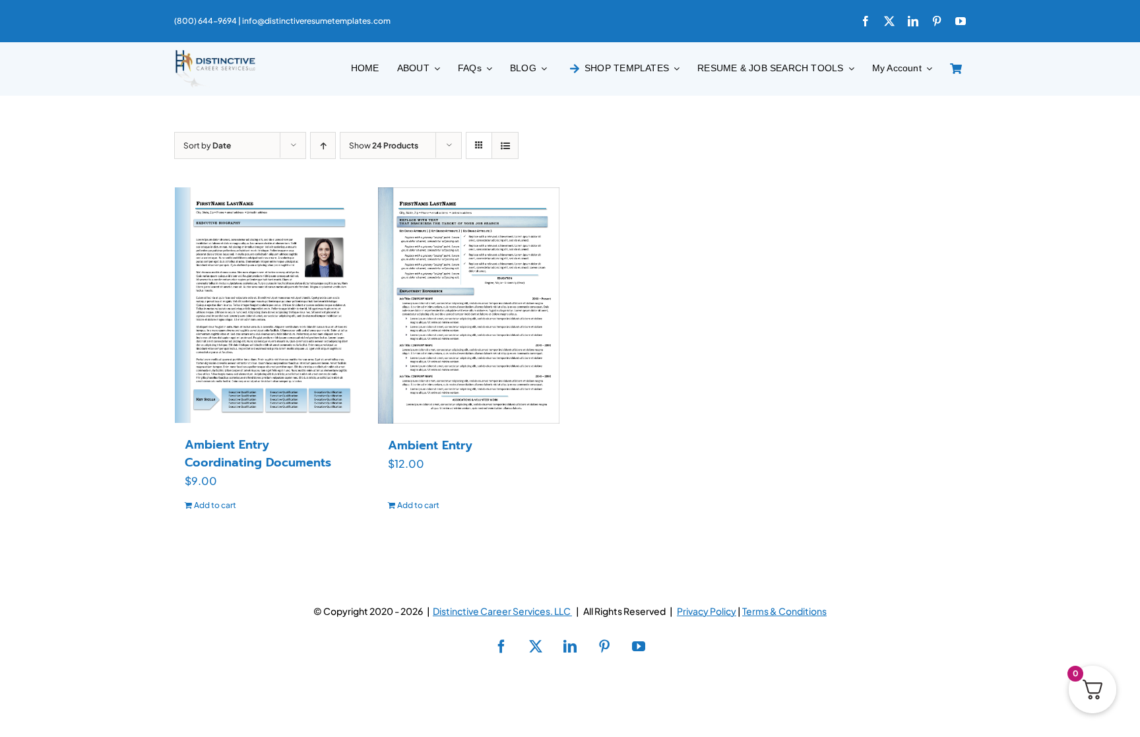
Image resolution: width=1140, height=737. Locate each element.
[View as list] (505, 145)
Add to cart (215, 505)
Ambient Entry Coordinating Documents (258, 453)
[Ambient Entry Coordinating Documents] (266, 304)
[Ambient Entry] (469, 305)
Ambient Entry (430, 445)
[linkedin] (913, 21)
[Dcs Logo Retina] (215, 54)
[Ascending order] (323, 145)
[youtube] (960, 21)
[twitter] (889, 21)
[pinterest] (937, 21)
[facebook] (865, 21)
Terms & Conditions (784, 611)
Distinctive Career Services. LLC (502, 611)
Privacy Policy (706, 611)
